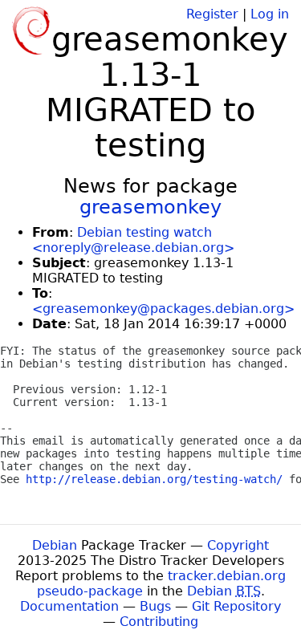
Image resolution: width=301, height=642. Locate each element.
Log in (269, 14)
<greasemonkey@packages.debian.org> (163, 308)
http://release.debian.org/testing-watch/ (154, 479)
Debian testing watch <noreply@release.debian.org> (133, 240)
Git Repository (236, 606)
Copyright (238, 545)
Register (212, 14)
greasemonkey (150, 207)
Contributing (159, 621)
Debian (54, 545)
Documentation (69, 606)
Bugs (155, 606)
